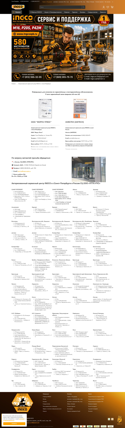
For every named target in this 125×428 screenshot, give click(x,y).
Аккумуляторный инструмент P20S (96, 399)
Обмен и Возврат (90, 2)
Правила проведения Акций (73, 411)
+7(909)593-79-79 (28, 418)
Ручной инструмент (92, 406)
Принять (14, 423)
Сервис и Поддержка (47, 2)
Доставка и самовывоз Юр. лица (77, 2)
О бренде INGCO (36, 12)
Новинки (66, 12)
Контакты (82, 12)
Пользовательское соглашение (50, 406)
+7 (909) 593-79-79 (35, 1)
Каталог (18, 12)
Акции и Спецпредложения (52, 12)
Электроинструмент (92, 404)
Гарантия (74, 12)
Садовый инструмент (93, 409)
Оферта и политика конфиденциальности (52, 409)
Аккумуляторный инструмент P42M (96, 396)
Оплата (44, 399)
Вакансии (103, 12)
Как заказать (107, 2)
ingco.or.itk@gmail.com (32, 423)
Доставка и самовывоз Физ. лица (61, 2)
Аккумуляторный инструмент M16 (95, 401)
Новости (45, 411)
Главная (14, 84)
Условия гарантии (99, 2)
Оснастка (90, 411)
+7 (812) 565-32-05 (24, 1)
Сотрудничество (92, 12)
